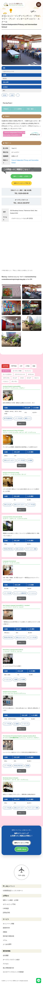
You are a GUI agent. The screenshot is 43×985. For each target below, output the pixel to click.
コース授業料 (18, 109)
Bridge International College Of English (13, 430)
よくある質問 (7, 944)
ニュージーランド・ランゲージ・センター (13, 607)
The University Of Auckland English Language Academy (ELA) (19, 735)
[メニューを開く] (38, 4)
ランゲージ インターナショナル (11, 562)
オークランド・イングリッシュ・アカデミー (14, 388)
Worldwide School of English (10, 778)
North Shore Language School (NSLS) (13, 649)
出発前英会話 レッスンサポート (13, 890)
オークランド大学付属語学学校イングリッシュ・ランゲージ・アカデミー (21, 737)
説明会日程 (6, 912)
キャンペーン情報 (8, 923)
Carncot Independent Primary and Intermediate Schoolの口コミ (14, 134)
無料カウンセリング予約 (21, 183)
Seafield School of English (10, 691)
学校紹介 (6, 109)
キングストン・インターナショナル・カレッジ (14, 474)
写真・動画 (30, 109)
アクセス (5, 964)
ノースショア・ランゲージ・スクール (12, 651)
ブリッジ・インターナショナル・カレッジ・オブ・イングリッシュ (19, 432)
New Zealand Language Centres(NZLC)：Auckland (16, 605)
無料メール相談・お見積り (21, 176)
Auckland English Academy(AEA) (11, 386)
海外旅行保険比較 (8, 936)
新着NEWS (6, 928)
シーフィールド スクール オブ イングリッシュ (14, 693)
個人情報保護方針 (8, 968)
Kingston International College (11, 472)
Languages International (9, 561)
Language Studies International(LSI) (12, 516)
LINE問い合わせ (21, 849)
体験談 (5, 932)
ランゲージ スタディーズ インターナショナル (15, 518)
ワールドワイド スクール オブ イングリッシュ (15, 779)
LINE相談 (6, 908)
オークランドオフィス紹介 (11, 959)
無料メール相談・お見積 (10, 900)
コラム (5, 940)
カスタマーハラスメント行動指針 (13, 972)
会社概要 (5, 955)
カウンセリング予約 (9, 904)
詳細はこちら (21, 423)
